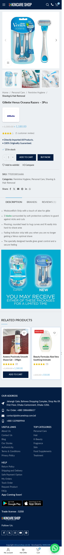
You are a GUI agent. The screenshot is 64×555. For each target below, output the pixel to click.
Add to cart (26, 157)
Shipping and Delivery (12, 471)
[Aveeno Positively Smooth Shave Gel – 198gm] (15, 341)
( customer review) (24, 133)
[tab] (14, 201)
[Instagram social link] (15, 533)
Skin (36, 447)
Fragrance (38, 443)
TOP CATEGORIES (42, 427)
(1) (47, 364)
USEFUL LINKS (9, 427)
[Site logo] (20, 5)
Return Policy (8, 467)
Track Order (7, 483)
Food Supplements (42, 451)
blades (9, 216)
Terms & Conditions (11, 451)
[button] (5, 40)
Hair (36, 435)
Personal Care (18, 93)
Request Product (10, 487)
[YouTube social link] (20, 533)
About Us (6, 431)
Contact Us (7, 435)
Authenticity (7, 447)
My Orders (7, 479)
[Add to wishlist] (24, 333)
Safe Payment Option (12, 475)
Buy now (45, 157)
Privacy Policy (8, 456)
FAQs (4, 491)
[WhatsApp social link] (30, 189)
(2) (16, 364)
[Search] (47, 5)
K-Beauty (38, 439)
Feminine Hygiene (36, 93)
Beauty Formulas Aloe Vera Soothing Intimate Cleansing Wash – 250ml (46, 360)
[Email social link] (18, 189)
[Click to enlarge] (8, 62)
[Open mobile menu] (4, 5)
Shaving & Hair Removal (13, 96)
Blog (4, 439)
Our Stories (7, 443)
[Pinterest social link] (22, 189)
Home (5, 93)
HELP (4, 463)
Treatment (38, 456)
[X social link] (14, 189)
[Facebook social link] (10, 189)
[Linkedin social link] (26, 189)
